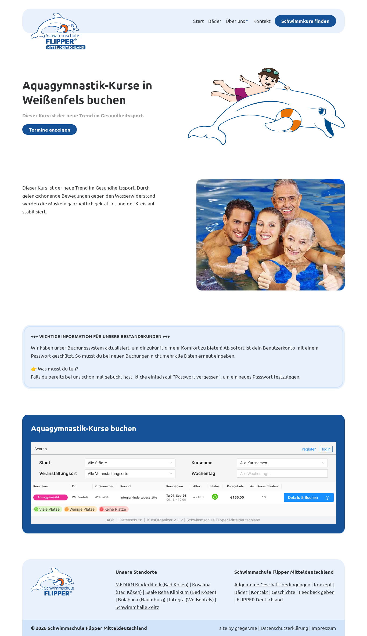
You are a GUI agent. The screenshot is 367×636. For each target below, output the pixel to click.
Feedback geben (316, 592)
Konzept (323, 584)
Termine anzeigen (49, 129)
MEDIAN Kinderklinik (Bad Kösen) (152, 584)
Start (198, 21)
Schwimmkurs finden (305, 21)
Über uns (235, 21)
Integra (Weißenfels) (191, 599)
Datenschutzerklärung (284, 628)
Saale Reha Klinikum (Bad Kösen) (180, 592)
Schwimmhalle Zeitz (137, 607)
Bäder (214, 21)
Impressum (324, 628)
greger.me (246, 628)
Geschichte (283, 592)
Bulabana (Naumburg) (141, 599)
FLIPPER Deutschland (260, 599)
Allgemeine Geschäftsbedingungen (272, 584)
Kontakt (262, 21)
